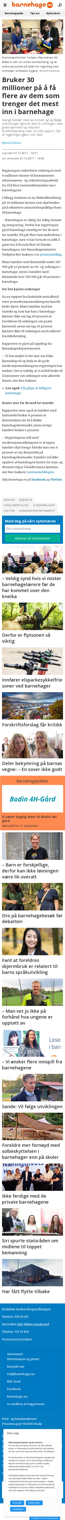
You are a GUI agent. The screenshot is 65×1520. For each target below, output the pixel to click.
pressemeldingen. (41, 472)
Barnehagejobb (14, 13)
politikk (9, 510)
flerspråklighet (44, 505)
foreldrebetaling (16, 505)
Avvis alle (17, 1503)
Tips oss (35, 13)
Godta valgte (34, 1503)
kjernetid (25, 499)
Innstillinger (18, 1509)
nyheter (9, 499)
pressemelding (51, 254)
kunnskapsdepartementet (37, 510)
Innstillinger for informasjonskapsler (44, 1518)
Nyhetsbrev (53, 13)
